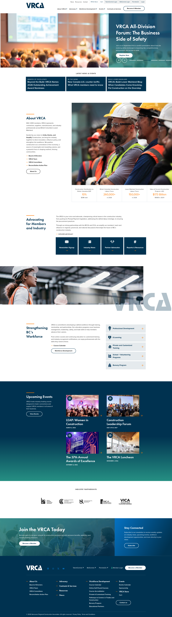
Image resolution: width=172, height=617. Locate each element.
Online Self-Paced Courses (98, 588)
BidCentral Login (125, 2)
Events (101, 9)
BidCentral (91, 568)
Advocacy (72, 9)
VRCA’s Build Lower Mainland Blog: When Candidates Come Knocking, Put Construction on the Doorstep (125, 85)
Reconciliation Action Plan (38, 165)
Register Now (124, 55)
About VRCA (61, 9)
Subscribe (131, 545)
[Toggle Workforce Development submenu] (96, 9)
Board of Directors (35, 156)
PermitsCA (135, 2)
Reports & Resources (135, 247)
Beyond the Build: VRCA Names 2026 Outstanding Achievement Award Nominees (43, 85)
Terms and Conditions (88, 614)
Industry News (89, 247)
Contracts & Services (114, 9)
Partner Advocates (112, 247)
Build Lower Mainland (117, 79)
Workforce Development (87, 9)
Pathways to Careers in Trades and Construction (101, 598)
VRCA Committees (35, 162)
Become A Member (134, 8)
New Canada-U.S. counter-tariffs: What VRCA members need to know (85, 83)
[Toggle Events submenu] (104, 9)
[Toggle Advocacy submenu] (76, 9)
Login (143, 2)
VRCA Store (94, 2)
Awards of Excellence (37, 79)
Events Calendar (125, 585)
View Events (34, 414)
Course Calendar (60, 345)
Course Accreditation (96, 591)
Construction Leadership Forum (119, 422)
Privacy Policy (77, 614)
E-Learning (117, 337)
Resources (78, 2)
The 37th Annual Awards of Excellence (80, 459)
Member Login (118, 568)
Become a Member (29, 543)
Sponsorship (123, 588)
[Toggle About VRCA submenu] (66, 9)
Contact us (123, 602)
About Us (33, 171)
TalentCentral (78, 568)
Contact (85, 2)
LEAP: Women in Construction (77, 422)
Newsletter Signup (66, 247)
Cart (101, 2)
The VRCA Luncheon (120, 457)
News (72, 2)
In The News (73, 79)
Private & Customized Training (100, 594)
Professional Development (123, 328)
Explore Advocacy (66, 234)
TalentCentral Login (111, 2)
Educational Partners (96, 606)
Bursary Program (119, 365)
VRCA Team (33, 159)
